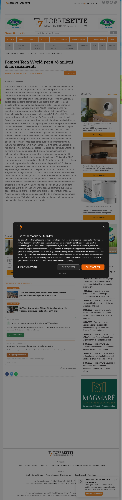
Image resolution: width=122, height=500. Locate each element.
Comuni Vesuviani (78, 40)
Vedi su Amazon (99, 135)
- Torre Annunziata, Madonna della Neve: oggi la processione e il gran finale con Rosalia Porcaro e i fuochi (96, 326)
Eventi (9, 46)
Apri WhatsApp (16, 335)
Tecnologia (84, 46)
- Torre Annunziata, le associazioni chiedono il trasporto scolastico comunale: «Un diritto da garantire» (97, 313)
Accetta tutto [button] (93, 267)
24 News (64, 40)
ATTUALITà (14, 53)
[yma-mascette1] (107, 23)
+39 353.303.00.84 (24, 327)
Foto (94, 46)
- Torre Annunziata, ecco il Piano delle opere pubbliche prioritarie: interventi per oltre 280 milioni (99, 366)
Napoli (112, 40)
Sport (54, 40)
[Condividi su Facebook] (7, 374)
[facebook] (103, 2)
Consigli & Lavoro (22, 47)
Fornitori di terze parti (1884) (66, 249)
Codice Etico (44, 483)
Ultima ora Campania (97, 40)
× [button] (103, 227)
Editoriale (55, 465)
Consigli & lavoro (38, 475)
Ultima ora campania (91, 465)
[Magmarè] (99, 394)
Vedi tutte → (112, 94)
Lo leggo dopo (70, 73)
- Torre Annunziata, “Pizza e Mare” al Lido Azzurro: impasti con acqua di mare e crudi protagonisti (98, 337)
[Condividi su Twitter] (11, 374)
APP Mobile (75, 483)
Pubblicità (65, 483)
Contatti (112, 46)
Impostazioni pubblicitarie (63, 257)
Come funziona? (12, 362)
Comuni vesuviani (75, 465)
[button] (27, 267)
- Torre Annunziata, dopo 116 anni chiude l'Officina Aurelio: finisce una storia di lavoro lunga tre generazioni (98, 282)
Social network (80, 475)
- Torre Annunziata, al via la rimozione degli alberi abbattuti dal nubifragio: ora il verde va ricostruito (98, 356)
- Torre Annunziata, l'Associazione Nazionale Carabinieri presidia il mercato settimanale (98, 346)
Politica (33, 40)
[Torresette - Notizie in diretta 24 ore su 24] (61, 453)
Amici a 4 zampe (52, 475)
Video (103, 46)
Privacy (35, 483)
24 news (63, 465)
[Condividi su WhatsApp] (16, 374)
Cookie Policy (55, 483)
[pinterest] (111, 2)
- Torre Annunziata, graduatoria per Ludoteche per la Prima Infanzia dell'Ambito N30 (96, 293)
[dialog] (61, 250)
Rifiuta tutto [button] (68, 267)
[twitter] (107, 2)
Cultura (44, 40)
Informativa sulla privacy (63, 260)
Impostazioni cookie (44, 260)
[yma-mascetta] (14, 23)
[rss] (115, 2)
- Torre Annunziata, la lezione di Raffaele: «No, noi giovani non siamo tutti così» (98, 303)
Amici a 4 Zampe (37, 47)
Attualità (10, 40)
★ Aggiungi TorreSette (17, 354)
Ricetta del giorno (53, 47)
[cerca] (113, 32)
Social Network (69, 47)
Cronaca (22, 40)
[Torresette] (61, 22)
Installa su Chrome (94, 493)
